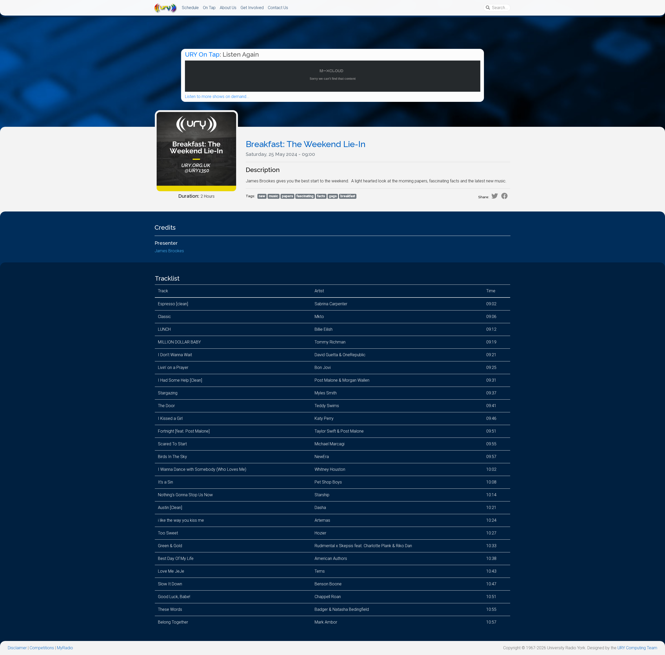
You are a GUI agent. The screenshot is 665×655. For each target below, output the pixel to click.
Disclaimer (17, 647)
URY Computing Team (637, 647)
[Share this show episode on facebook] (504, 196)
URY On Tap (202, 54)
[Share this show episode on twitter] (494, 196)
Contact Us (278, 7)
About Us (228, 7)
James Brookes (169, 250)
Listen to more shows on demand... (217, 96)
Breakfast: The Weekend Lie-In (305, 144)
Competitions (42, 647)
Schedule (190, 7)
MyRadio (65, 647)
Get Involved (252, 7)
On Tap (209, 7)
